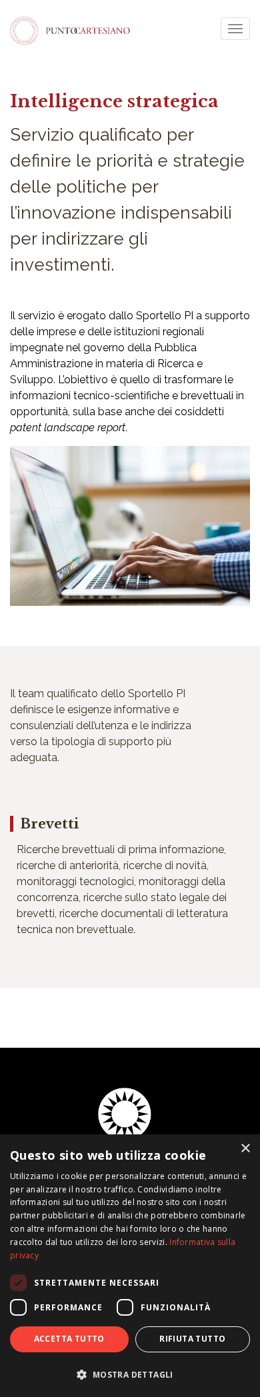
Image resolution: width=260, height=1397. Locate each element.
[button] (130, 1374)
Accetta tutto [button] (69, 1338)
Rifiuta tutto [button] (192, 1338)
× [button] (245, 1149)
